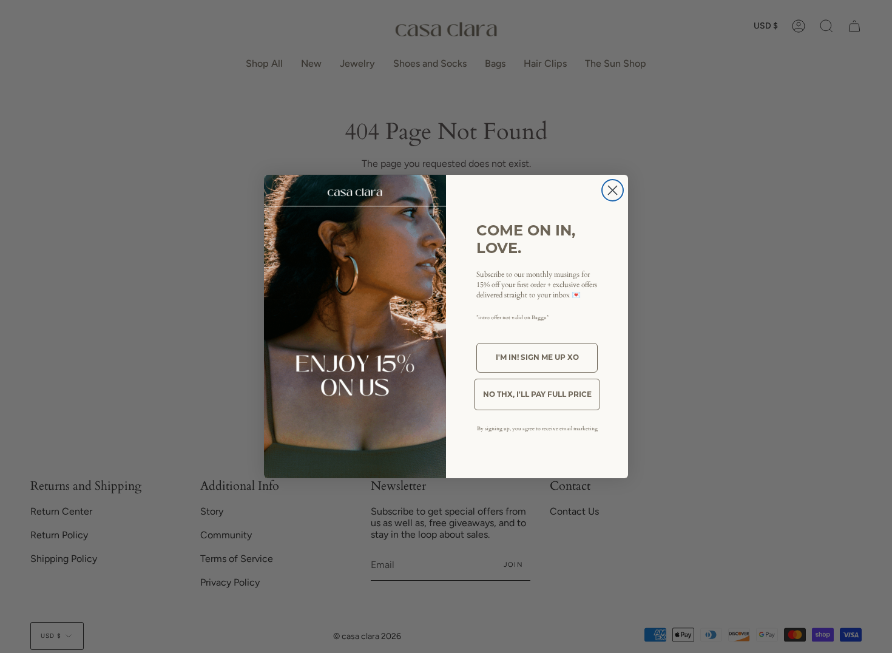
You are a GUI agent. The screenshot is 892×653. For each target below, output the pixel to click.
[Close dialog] (612, 190)
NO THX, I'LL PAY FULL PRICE (537, 394)
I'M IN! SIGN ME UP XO (537, 357)
